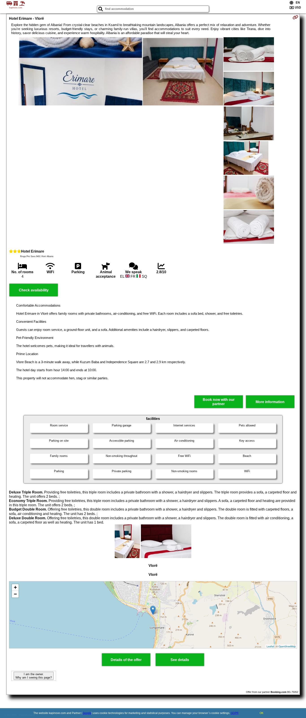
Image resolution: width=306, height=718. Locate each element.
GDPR (235, 713)
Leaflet (270, 646)
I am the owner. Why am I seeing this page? (33, 675)
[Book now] (295, 17)
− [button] (15, 594)
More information (270, 402)
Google (86, 713)
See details (179, 660)
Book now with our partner (219, 402)
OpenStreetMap (287, 646)
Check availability (34, 290)
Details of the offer (126, 660)
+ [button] (15, 587)
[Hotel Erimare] (121, 71)
